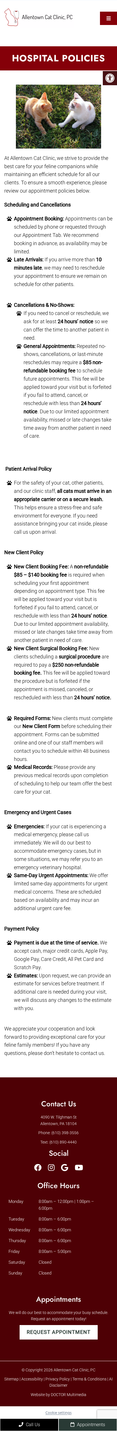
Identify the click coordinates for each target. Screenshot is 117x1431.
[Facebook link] (37, 1167)
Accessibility (32, 1379)
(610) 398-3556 (65, 1132)
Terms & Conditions (89, 1379)
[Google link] (64, 1167)
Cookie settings (58, 1412)
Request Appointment (59, 1332)
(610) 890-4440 (63, 1142)
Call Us (32, 1424)
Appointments (90, 1424)
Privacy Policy (58, 1379)
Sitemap (11, 1379)
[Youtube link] (79, 1167)
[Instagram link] (51, 1167)
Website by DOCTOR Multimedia (58, 1394)
